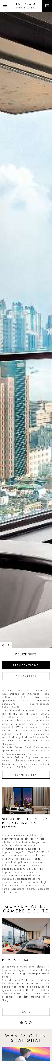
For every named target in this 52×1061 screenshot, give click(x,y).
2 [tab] (26, 1022)
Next (9, 645)
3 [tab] (30, 1022)
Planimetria (26, 775)
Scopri (26, 1012)
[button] (5, 6)
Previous (3, 645)
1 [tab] (21, 1022)
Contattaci (26, 676)
